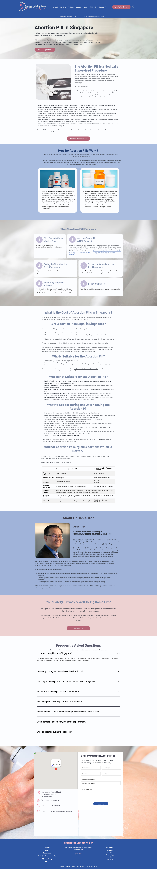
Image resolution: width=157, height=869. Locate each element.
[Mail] (38, 811)
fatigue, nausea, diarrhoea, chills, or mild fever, (76, 427)
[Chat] (38, 800)
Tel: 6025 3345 (62, 16)
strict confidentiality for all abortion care (72, 609)
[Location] (38, 792)
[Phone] (38, 805)
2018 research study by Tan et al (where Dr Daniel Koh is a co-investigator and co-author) (79, 160)
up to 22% (102, 154)
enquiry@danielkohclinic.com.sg (95, 16)
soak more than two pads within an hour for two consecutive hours (76, 423)
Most (46, 413)
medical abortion (88, 33)
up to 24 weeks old (82, 347)
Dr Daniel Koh (77, 540)
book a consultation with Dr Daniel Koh (86, 369)
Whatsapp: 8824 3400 (73, 16)
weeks (74, 429)
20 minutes (77, 417)
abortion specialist (102, 76)
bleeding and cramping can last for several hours (62, 419)
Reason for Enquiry (88, 779)
